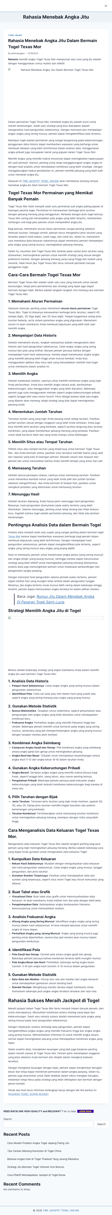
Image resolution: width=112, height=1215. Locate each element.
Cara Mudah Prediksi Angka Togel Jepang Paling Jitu (38, 1143)
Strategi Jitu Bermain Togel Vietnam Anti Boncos (35, 1166)
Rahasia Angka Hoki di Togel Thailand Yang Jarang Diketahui (43, 1159)
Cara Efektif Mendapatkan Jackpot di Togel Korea (36, 1175)
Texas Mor (14, 536)
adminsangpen (18, 53)
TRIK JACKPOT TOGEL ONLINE (61, 1210)
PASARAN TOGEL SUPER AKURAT (28, 1094)
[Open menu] (105, 6)
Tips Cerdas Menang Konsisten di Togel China (34, 1151)
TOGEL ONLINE (15, 35)
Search (8, 1119)
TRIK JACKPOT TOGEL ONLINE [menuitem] (41, 181)
